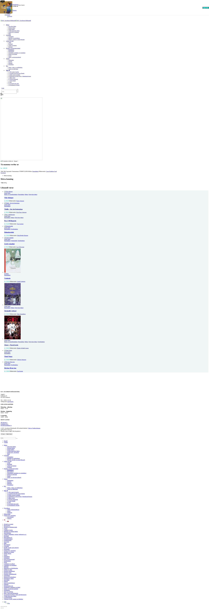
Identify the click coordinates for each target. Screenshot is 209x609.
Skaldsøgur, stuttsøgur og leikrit (12, 587)
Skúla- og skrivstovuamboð (11, 588)
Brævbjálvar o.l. (8, 537)
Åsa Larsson (20, 224)
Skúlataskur (11, 60)
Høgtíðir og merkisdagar (14, 38)
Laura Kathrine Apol (51, 171)
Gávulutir (8, 35)
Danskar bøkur (11, 27)
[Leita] (17, 90)
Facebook (3, 173)
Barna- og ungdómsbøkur (10, 194)
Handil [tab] (5, 441)
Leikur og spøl (9, 41)
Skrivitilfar (6, 580)
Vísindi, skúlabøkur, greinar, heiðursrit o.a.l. (15, 534)
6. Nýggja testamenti (13, 79)
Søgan (8, 511)
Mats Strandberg (21, 314)
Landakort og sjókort (9, 564)
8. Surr (10, 82)
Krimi (5, 562)
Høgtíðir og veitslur (9, 552)
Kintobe (10, 61)
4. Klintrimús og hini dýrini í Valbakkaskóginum (19, 76)
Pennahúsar (11, 64)
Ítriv (7, 66)
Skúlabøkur (7, 590)
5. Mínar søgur (11, 77)
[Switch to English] (9, 16)
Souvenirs (6, 541)
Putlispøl (9, 467)
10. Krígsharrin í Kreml (13, 85)
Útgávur (9, 518)
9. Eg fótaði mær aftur (13, 83)
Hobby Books (7, 553)
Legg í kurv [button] (7, 193)
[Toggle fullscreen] (3, 606)
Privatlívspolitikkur (6, 425)
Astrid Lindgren (21, 281)
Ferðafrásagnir (7, 540)
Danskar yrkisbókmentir (10, 574)
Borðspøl (10, 44)
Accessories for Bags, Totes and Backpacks (15, 594)
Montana (10, 63)
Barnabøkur (35, 171)
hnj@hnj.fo (10, 401)
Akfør (9, 42)
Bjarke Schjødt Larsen (23, 348)
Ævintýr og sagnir (8, 524)
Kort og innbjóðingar (9, 583)
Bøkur (7, 25)
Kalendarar (7, 556)
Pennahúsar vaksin (9, 578)
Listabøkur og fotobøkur (10, 565)
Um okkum (7, 508)
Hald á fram (9, 434)
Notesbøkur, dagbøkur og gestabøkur (16, 52)
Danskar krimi (7, 572)
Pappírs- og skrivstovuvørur (13, 48)
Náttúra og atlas (8, 569)
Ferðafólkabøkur (8, 539)
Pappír (9, 55)
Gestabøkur (11, 36)
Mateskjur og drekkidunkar (11, 568)
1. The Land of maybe (13, 72)
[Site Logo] (16, 20)
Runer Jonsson (20, 201)
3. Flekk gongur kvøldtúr (14, 74)
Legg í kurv (205, 7)
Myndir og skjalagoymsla (10, 527)
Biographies (7, 525)
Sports (5, 555)
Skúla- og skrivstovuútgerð (14, 57)
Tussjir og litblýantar (13, 69)
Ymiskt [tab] (6, 442)
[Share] (4, 606)
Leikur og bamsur (12, 45)
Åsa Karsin (20, 371)
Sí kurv (3, 434)
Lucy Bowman (20, 247)
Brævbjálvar (11, 51)
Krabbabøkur (14, 229)
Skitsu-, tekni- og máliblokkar (15, 67)
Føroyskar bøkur (12, 26)
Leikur (5, 528)
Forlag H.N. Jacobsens (13, 32)
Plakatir (6, 581)
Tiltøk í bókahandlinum (13, 509)
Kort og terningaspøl (9, 559)
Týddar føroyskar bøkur (14, 30)
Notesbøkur (7, 575)
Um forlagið (10, 517)
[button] (2, 88)
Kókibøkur (7, 558)
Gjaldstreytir (4, 424)
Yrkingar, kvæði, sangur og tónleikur (13, 599)
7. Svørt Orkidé (12, 80)
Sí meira (6, 273)
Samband (9, 512)
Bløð (8, 454)
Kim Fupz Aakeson (21, 212)
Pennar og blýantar (12, 54)
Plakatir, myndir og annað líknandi (16, 39)
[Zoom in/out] (1, 606)
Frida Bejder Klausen (22, 235)
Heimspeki (6, 549)
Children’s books (8, 530)
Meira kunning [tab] (8, 175)
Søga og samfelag (8, 591)
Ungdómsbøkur (8, 597)
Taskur (7, 58)
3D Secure (4, 422)
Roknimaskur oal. (8, 586)
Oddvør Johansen (21, 359)
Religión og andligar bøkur (11, 531)
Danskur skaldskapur (9, 571)
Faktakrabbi (14, 240)
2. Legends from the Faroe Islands (16, 73)
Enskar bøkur (11, 29)
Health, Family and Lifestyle (11, 547)
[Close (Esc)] (6, 606)
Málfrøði (6, 566)
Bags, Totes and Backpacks (11, 593)
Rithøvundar (7, 514)
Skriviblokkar (7, 533)
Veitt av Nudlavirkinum (34, 428)
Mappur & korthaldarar (10, 577)
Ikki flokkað (7, 544)
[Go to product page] (106, 191)
